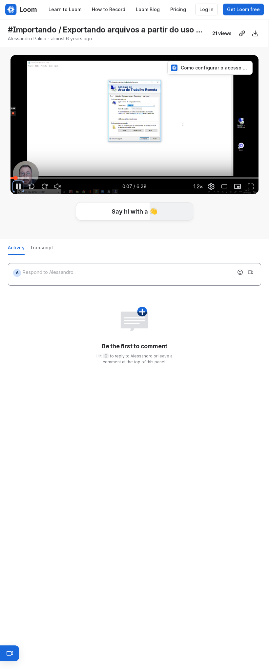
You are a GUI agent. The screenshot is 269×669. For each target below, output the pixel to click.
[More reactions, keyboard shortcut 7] (183, 231)
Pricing (178, 9)
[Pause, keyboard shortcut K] (18, 186)
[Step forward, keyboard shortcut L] (44, 186)
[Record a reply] (250, 272)
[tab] (16, 249)
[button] (134, 211)
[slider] (134, 178)
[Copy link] (242, 33)
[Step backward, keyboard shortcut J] (31, 186)
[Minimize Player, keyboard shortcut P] (237, 186)
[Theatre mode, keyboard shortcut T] (224, 186)
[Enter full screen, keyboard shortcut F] (250, 186)
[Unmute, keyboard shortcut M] (57, 186)
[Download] (255, 33)
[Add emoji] (240, 272)
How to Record (108, 9)
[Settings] (211, 186)
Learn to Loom (65, 9)
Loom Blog (148, 9)
